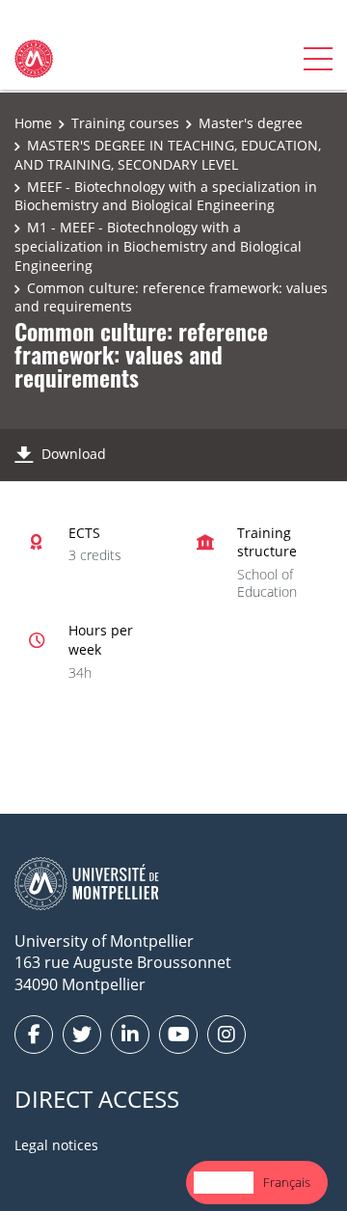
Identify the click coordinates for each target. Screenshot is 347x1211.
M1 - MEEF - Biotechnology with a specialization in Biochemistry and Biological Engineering (158, 246)
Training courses (125, 123)
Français (286, 1182)
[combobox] (224, 1182)
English (223, 1182)
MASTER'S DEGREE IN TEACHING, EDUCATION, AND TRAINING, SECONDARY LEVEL (167, 155)
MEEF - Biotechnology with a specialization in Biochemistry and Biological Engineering (165, 196)
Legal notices (56, 1145)
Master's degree (251, 123)
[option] (287, 1182)
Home (33, 123)
